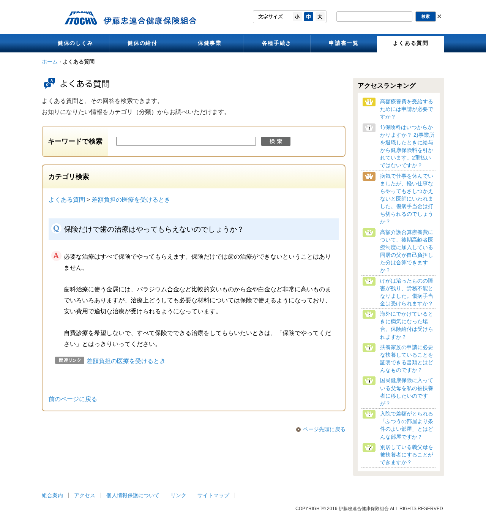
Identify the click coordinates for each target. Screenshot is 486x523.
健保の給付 (142, 43)
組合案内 (52, 495)
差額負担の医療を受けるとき (131, 199)
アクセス (84, 495)
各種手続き (277, 43)
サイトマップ (213, 495)
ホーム (50, 62)
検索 (275, 141)
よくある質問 (411, 43)
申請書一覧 (343, 43)
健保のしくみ (75, 43)
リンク (178, 495)
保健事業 (209, 43)
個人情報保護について (132, 495)
